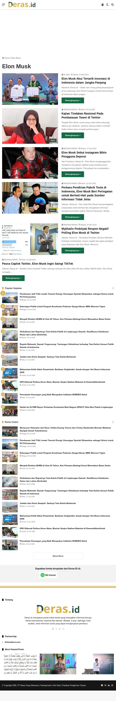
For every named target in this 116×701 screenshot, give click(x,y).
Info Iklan (57, 685)
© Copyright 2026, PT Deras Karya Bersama (20, 685)
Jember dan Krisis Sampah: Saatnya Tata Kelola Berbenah (48, 357)
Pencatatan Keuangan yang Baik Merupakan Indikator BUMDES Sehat (53, 394)
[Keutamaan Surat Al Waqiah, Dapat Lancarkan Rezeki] (20, 664)
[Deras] (21, 4)
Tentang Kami (45, 685)
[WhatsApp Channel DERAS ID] (48, 575)
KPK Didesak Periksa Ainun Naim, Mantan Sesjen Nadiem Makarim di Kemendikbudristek (62, 382)
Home (7, 58)
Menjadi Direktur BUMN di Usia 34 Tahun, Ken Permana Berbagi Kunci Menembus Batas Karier (65, 319)
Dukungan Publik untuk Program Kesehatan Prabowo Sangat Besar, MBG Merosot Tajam (63, 306)
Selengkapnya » (72, 100)
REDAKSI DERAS (71, 110)
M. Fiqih (67, 75)
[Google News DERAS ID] (69, 575)
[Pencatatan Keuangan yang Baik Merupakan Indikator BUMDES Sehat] (10, 398)
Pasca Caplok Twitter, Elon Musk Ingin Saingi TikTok (37, 263)
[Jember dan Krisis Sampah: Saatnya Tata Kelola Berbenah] (10, 360)
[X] (56, 629)
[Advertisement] (58, 32)
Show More (58, 556)
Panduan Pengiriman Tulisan (74, 685)
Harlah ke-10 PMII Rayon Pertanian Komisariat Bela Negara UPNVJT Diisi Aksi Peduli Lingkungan (66, 407)
